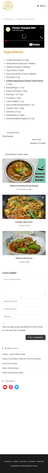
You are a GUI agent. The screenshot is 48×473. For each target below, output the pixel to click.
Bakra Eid (40, 461)
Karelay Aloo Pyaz (24, 222)
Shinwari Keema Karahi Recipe (24, 185)
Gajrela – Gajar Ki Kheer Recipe (13, 354)
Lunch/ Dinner (29, 19)
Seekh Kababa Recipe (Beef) (12, 373)
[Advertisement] (24, 419)
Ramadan (32, 461)
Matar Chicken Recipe (10, 368)
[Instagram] (11, 387)
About (16, 461)
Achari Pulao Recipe (9, 363)
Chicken (20, 19)
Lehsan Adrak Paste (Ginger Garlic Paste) (24, 80)
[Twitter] (16, 387)
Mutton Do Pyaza (24, 258)
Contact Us (8, 461)
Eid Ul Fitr (23, 461)
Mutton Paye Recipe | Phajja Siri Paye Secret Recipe (21, 359)
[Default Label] (5, 387)
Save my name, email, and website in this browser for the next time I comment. (22, 328)
